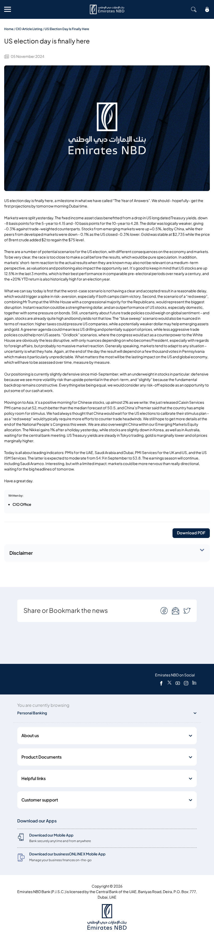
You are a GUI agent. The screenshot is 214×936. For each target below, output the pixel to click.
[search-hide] (193, 9)
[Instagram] (186, 683)
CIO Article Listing (29, 29)
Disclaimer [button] (21, 553)
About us (30, 735)
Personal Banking (32, 713)
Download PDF (191, 532)
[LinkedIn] (194, 683)
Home (8, 29)
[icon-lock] (207, 9)
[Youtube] (178, 683)
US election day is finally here (67, 29)
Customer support (39, 800)
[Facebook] (161, 683)
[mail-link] (164, 610)
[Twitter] (169, 683)
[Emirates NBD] (107, 9)
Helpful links (33, 778)
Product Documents (41, 757)
